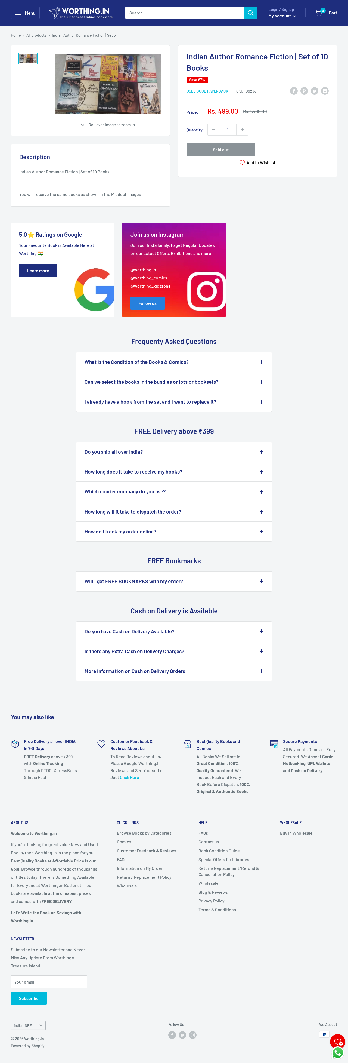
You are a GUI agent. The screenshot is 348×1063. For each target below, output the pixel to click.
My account (280, 15)
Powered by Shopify (28, 1045)
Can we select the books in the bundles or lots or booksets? (152, 382)
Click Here (129, 777)
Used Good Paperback (207, 91)
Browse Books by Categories (144, 832)
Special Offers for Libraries (223, 859)
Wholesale (127, 885)
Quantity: (195, 129)
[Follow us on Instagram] (193, 1035)
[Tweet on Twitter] (314, 90)
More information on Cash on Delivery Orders (135, 671)
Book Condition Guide (219, 850)
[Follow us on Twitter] (182, 1035)
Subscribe (29, 998)
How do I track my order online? (120, 531)
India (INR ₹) (23, 1025)
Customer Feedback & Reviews (146, 850)
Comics (124, 841)
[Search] (250, 13)
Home (16, 35)
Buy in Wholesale (296, 832)
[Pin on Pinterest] (304, 90)
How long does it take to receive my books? (133, 471)
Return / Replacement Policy (144, 877)
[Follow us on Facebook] (172, 1035)
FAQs (121, 859)
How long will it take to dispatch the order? (133, 511)
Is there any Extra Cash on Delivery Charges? (134, 651)
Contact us (208, 841)
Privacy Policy (211, 900)
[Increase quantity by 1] (242, 129)
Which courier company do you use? (125, 491)
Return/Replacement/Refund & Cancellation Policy (228, 871)
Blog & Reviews (213, 892)
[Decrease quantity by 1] (213, 129)
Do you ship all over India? (114, 451)
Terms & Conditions (217, 909)
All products (36, 35)
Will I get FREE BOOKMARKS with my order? (134, 581)
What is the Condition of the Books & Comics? (137, 362)
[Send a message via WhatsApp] (337, 1052)
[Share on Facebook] (294, 90)
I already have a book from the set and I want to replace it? (150, 401)
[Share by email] (325, 90)
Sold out (221, 149)
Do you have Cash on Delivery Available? (130, 631)
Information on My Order (140, 868)
